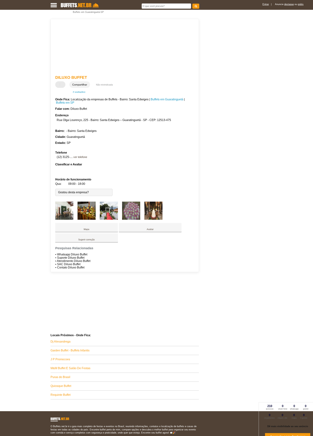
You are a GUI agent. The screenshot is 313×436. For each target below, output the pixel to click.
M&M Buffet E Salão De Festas (70, 368)
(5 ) (78, 92)
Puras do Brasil (60, 377)
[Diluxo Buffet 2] (87, 218)
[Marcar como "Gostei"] (58, 84)
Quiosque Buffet (61, 385)
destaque (289, 4)
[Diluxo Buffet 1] (64, 218)
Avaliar (150, 229)
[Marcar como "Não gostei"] (63, 84)
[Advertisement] (123, 47)
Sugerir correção (86, 239)
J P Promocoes (60, 359)
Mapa (86, 229)
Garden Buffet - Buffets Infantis (70, 350)
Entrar (265, 4)
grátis (301, 4)
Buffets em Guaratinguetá (167, 99)
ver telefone (80, 156)
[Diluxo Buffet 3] (109, 218)
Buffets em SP (65, 102)
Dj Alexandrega (60, 341)
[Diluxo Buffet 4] (131, 218)
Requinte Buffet (60, 394)
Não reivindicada (104, 85)
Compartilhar (79, 84)
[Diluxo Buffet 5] (153, 218)
